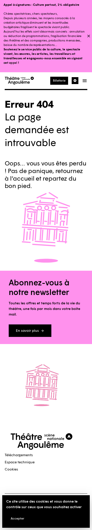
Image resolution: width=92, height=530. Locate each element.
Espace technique (20, 462)
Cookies (11, 469)
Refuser (43, 518)
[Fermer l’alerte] (88, 36)
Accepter (17, 518)
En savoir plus (27, 330)
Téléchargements (19, 455)
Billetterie (59, 80)
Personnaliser (67, 518)
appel (12, 62)
